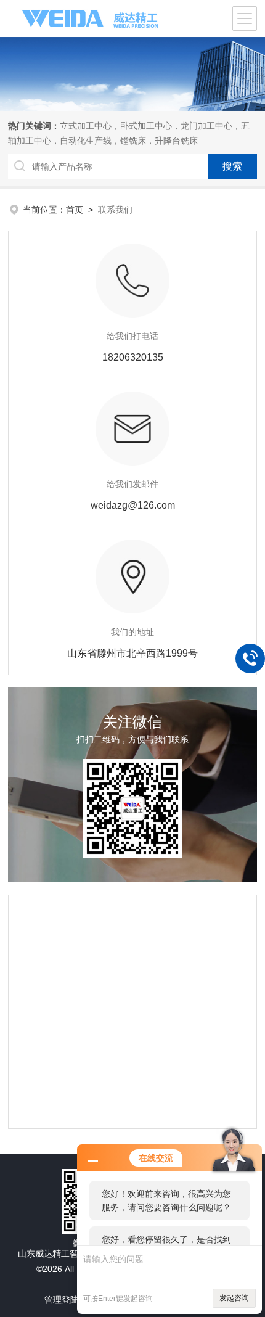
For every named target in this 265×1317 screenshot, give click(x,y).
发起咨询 (234, 1298)
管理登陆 (61, 1300)
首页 (74, 210)
